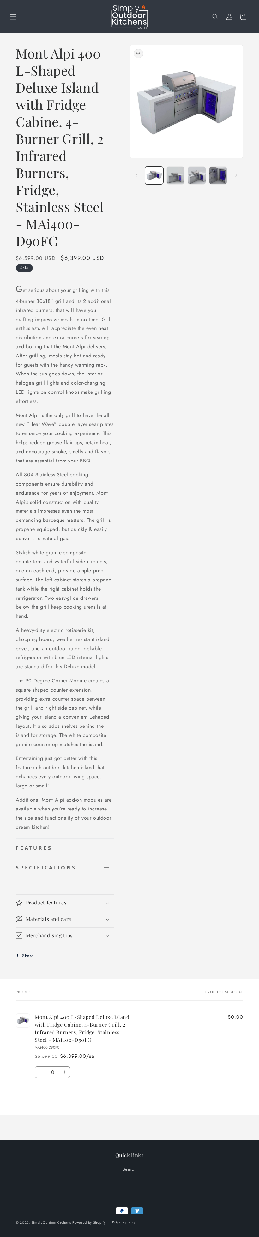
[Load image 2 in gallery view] (175, 175)
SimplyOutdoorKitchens (51, 1222)
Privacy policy (124, 1222)
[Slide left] (136, 175)
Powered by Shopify (89, 1222)
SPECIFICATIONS (46, 867)
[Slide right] (236, 175)
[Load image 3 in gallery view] (197, 175)
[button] (13, 17)
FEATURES (34, 848)
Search (130, 1169)
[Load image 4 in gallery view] (218, 175)
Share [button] (28, 955)
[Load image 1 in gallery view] (154, 175)
